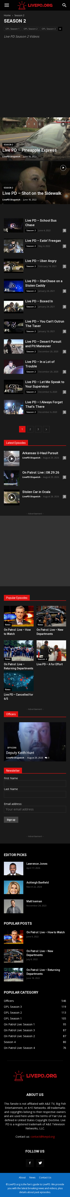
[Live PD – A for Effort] (51, 650)
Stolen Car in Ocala (36, 492)
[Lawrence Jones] (13, 868)
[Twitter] (40, 1163)
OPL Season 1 (12, 28)
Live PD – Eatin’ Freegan (43, 241)
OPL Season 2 (31, 28)
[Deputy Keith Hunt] (35, 741)
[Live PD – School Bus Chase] (13, 225)
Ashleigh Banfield (37, 882)
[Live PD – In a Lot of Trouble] (13, 367)
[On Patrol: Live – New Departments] (51, 616)
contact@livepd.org (43, 1136)
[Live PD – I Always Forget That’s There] (13, 407)
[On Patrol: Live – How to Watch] (19, 616)
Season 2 (8, 145)
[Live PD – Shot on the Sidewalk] (35, 191)
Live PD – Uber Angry (40, 261)
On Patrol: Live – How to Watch (45, 932)
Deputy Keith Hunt (20, 753)
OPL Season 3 (49, 28)
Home (7, 15)
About (22, 1177)
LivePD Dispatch (11, 156)
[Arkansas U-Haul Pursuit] (11, 459)
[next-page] (46, 429)
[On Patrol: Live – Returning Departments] (19, 650)
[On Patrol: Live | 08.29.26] (11, 478)
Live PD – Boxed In (39, 301)
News (7, 624)
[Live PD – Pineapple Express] (35, 147)
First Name (11, 778)
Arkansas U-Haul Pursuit (40, 453)
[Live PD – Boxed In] (13, 306)
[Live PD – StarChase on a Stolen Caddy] (13, 286)
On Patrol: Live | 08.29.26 (40, 472)
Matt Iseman (34, 901)
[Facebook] (30, 1163)
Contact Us (45, 1177)
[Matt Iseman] (13, 906)
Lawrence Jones (36, 863)
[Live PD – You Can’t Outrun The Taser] (13, 326)
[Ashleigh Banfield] (13, 887)
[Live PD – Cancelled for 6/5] (19, 681)
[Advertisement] (35, 80)
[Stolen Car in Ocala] (11, 497)
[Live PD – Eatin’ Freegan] (13, 245)
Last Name (11, 789)
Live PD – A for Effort (50, 664)
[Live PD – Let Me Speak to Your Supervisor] (13, 387)
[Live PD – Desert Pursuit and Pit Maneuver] (13, 346)
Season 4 (42, 659)
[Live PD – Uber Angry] (13, 266)
